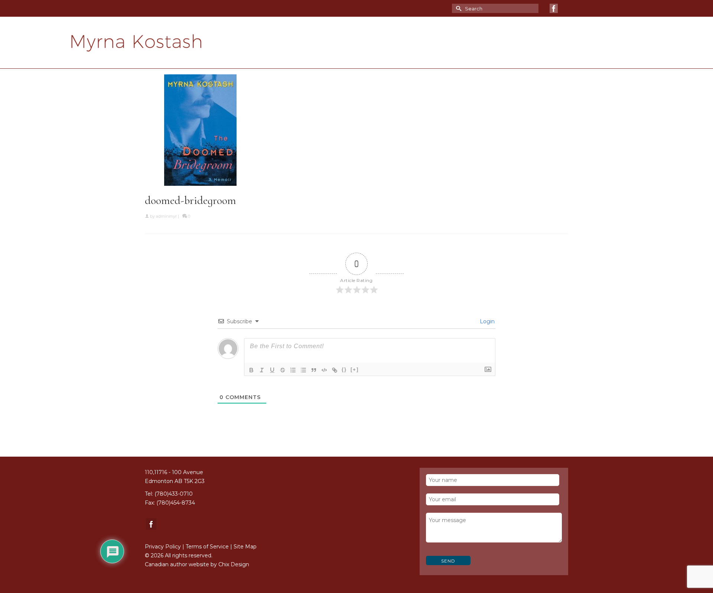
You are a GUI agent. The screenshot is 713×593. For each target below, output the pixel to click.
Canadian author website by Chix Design (197, 564)
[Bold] (251, 370)
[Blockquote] (314, 370)
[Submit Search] (457, 8)
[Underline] (272, 370)
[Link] (334, 370)
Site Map (245, 546)
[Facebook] (554, 8)
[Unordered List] (303, 370)
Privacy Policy (163, 546)
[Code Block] (324, 370)
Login (486, 321)
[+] (355, 369)
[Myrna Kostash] (162, 43)
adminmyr (166, 216)
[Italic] (262, 370)
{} (344, 369)
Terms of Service (207, 546)
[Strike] (282, 370)
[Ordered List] (293, 370)
